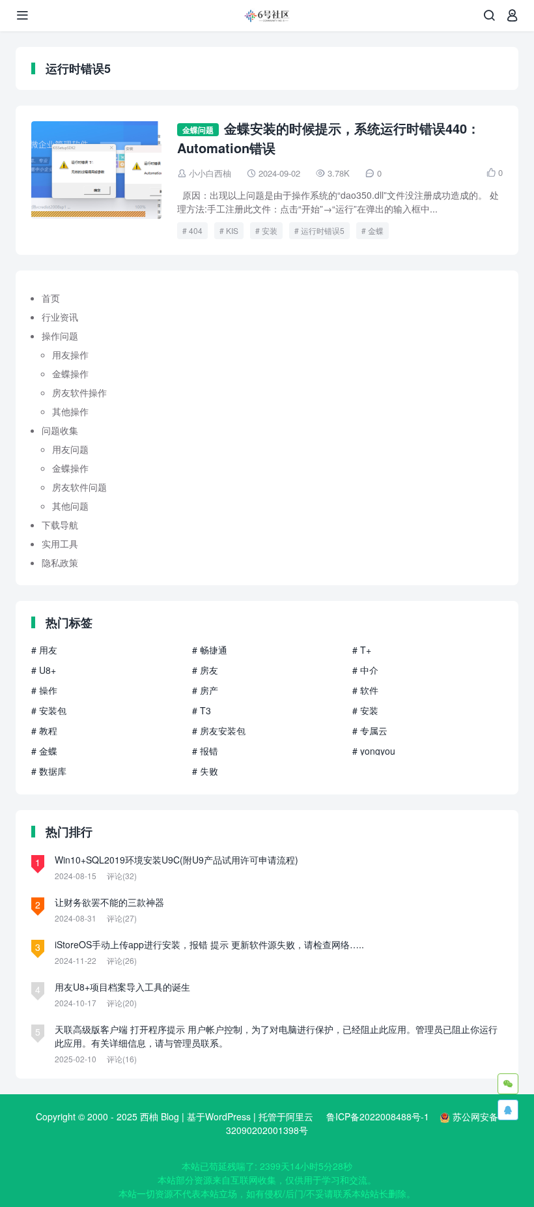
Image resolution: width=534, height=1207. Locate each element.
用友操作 (70, 354)
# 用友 (44, 649)
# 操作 (44, 690)
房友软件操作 (79, 392)
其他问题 (70, 505)
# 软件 (365, 690)
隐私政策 (60, 562)
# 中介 (365, 670)
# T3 (201, 710)
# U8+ (43, 670)
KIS (232, 230)
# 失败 (205, 771)
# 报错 (205, 750)
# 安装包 (48, 710)
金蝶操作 (70, 373)
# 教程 (44, 730)
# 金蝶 (44, 750)
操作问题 (60, 335)
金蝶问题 (198, 130)
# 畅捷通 (209, 649)
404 (196, 230)
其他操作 (70, 411)
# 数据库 (48, 771)
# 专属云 (369, 730)
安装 (269, 230)
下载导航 (60, 524)
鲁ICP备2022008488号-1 (377, 1116)
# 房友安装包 (219, 730)
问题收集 (60, 430)
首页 (51, 297)
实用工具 (60, 543)
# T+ (361, 649)
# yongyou (373, 750)
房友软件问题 (79, 486)
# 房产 (205, 690)
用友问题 (70, 449)
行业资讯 (60, 316)
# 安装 (365, 710)
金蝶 (376, 230)
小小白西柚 (210, 173)
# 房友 (205, 670)
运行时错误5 (322, 230)
